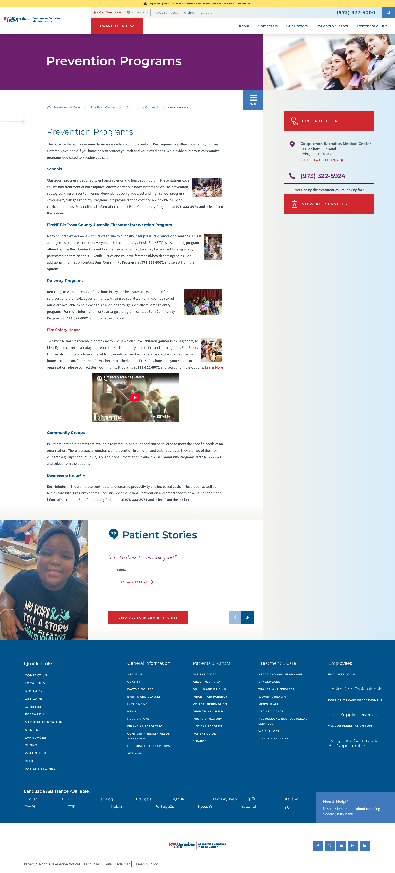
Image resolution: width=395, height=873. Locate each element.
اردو (288, 806)
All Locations (140, 12)
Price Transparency (210, 696)
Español (248, 806)
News (131, 711)
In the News (137, 704)
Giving (189, 12)
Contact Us (36, 675)
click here (345, 814)
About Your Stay (207, 681)
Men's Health (269, 704)
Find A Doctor (320, 121)
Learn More (214, 367)
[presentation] (181, 569)
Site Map (134, 753)
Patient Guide (204, 733)
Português (164, 806)
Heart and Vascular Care (280, 674)
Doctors (33, 691)
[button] (388, 12)
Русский (205, 806)
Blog (29, 761)
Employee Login (341, 674)
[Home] (45, 21)
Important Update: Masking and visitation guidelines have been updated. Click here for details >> (201, 3)
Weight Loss (268, 731)
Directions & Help (208, 711)
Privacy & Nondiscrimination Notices (52, 864)
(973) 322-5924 (322, 176)
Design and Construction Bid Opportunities (354, 743)
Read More (135, 582)
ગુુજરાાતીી (180, 799)
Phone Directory (207, 718)
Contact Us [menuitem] (268, 26)
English (31, 799)
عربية (65, 799)
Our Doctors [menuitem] (297, 26)
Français (143, 799)
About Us (135, 674)
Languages (35, 737)
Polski (116, 806)
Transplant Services (276, 689)
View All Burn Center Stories (148, 617)
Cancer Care (269, 681)
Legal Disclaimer (117, 864)
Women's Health (272, 696)
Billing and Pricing (209, 689)
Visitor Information (210, 704)
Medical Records (207, 726)
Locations (35, 683)
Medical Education (44, 722)
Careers (206, 12)
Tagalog (106, 799)
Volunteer (35, 753)
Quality (133, 681)
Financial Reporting (144, 726)
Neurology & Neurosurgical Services (282, 721)
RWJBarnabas (167, 12)
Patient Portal (205, 674)
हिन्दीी (251, 799)
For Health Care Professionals (355, 700)
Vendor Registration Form (351, 725)
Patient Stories (40, 768)
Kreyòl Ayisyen (223, 799)
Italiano (291, 799)
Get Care (33, 698)
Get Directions (110, 12)
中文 (71, 806)
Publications (138, 718)
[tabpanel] (44, 580)
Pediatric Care (271, 711)
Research (34, 714)
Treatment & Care (67, 107)
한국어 (29, 806)
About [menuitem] (244, 26)
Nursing (33, 730)
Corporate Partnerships (148, 746)
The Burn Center (103, 107)
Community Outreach (142, 107)
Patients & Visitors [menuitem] (332, 26)
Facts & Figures (140, 689)
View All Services (324, 204)
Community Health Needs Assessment (148, 736)
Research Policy (145, 864)
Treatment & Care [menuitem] (372, 26)
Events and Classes (144, 696)
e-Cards (199, 741)
